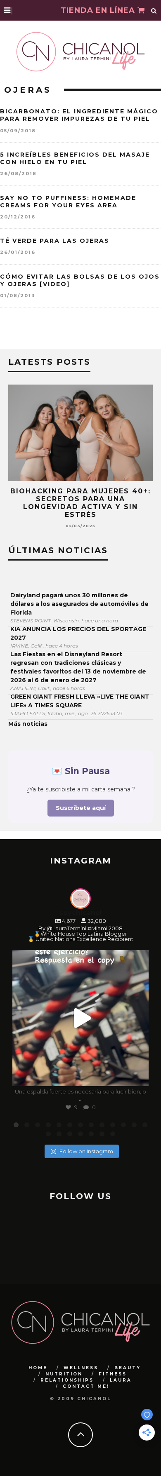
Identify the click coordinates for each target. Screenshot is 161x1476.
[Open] (80, 1018)
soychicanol (79, 958)
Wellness (81, 1367)
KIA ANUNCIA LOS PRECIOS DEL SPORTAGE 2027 (78, 633)
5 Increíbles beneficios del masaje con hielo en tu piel (75, 158)
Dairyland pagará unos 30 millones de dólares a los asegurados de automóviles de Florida (79, 603)
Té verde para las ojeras (54, 240)
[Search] (154, 10)
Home (37, 1367)
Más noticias (27, 723)
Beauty (127, 1367)
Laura (121, 1380)
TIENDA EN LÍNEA (99, 10)
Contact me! (86, 1386)
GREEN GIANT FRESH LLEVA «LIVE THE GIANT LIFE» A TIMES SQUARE (79, 701)
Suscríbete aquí (81, 808)
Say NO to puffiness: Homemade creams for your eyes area (68, 201)
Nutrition (64, 1374)
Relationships (67, 1380)
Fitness (113, 1374)
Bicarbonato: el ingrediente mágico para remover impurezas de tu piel (79, 115)
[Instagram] (138, 1076)
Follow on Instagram (86, 1151)
